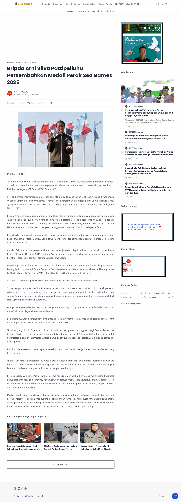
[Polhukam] (109, 11)
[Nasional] (71, 11)
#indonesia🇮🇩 (155, 227)
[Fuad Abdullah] (23, 92)
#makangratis (134, 227)
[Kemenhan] (97, 11)
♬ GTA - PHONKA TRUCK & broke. (146, 228)
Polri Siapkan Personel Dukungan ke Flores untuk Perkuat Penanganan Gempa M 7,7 (146, 137)
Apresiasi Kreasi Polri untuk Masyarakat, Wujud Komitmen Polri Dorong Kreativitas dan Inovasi (149, 153)
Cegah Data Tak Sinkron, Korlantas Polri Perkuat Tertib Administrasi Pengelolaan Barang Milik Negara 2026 (146, 171)
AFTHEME (60, 496)
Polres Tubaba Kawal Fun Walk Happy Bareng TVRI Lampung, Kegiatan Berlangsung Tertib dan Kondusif (148, 190)
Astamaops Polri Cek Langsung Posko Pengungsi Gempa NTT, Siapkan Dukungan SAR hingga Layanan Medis (149, 113)
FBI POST (24, 496)
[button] (157, 4)
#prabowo (155, 224)
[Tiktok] (25, 488)
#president (146, 224)
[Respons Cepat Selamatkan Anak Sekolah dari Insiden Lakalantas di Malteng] (24, 433)
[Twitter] (22, 488)
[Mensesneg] (83, 11)
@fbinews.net (134, 224)
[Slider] (60, 38)
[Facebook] (15, 488)
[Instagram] (18, 488)
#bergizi (145, 227)
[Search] (161, 4)
